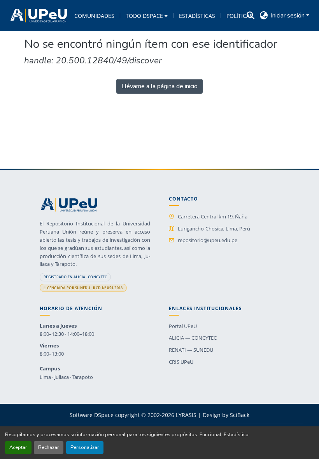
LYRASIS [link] (186, 415)
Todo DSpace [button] (144, 15)
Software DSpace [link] (92, 415)
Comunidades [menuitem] (94, 15)
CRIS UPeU (181, 361)
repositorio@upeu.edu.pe (207, 240)
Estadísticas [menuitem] (197, 15)
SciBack (239, 415)
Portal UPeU (183, 326)
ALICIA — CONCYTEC (193, 337)
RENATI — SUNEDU (191, 349)
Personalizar (84, 447)
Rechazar (48, 447)
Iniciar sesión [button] (288, 15)
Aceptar (18, 447)
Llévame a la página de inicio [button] (159, 86)
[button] (38, 15)
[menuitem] (147, 15)
